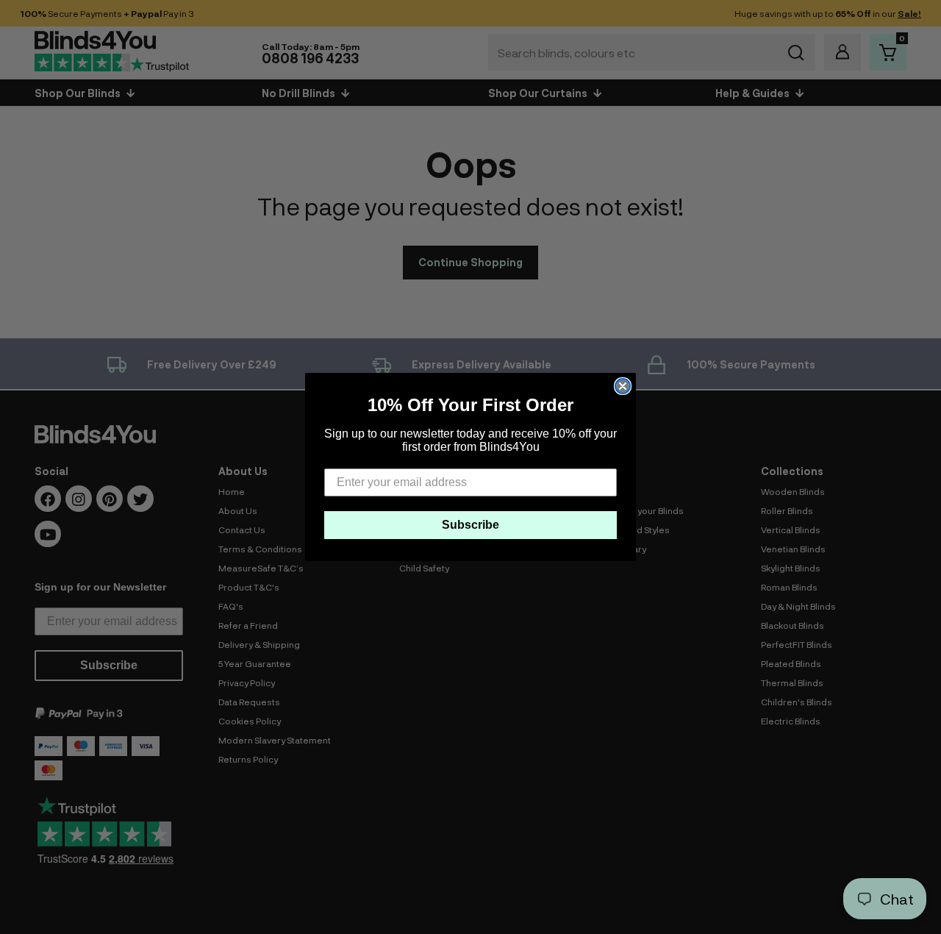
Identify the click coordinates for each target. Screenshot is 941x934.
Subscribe (470, 524)
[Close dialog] (622, 386)
